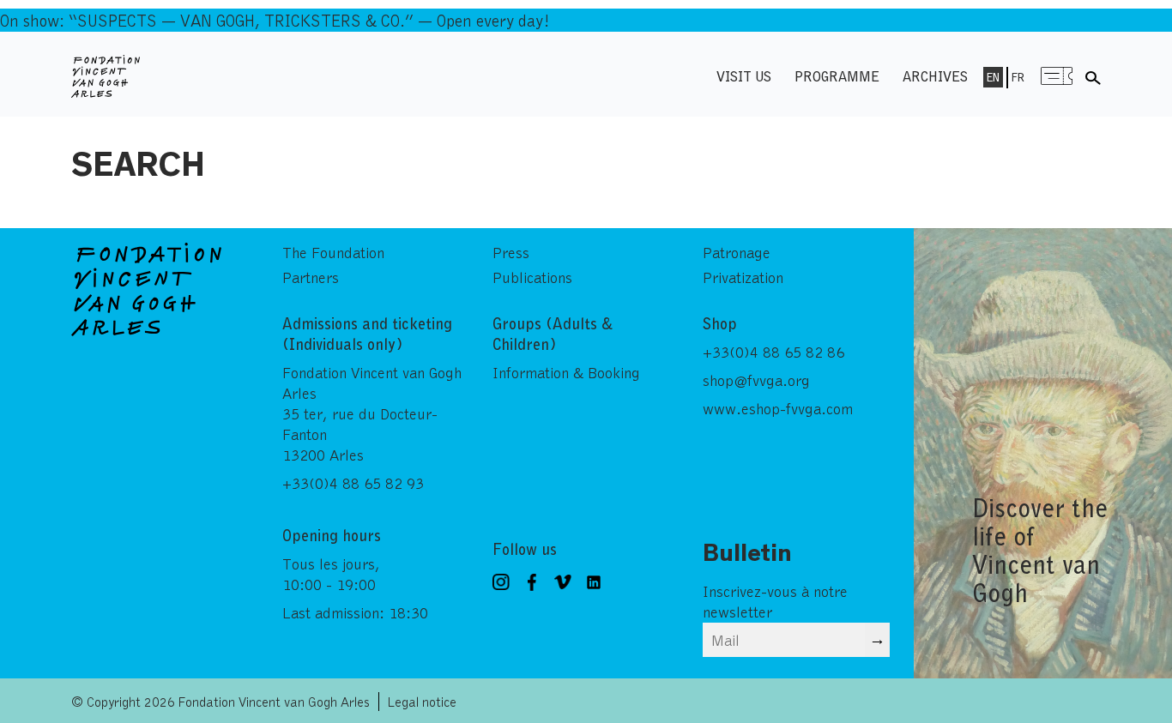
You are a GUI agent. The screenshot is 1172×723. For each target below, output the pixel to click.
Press (510, 252)
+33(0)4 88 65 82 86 (773, 351)
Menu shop (1057, 76)
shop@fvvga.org (756, 380)
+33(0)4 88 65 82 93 (353, 482)
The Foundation (333, 252)
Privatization (743, 277)
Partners (310, 277)
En (993, 77)
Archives (935, 76)
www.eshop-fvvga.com (778, 408)
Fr (1018, 77)
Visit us (743, 76)
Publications (532, 277)
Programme (836, 76)
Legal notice (422, 701)
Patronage (736, 252)
